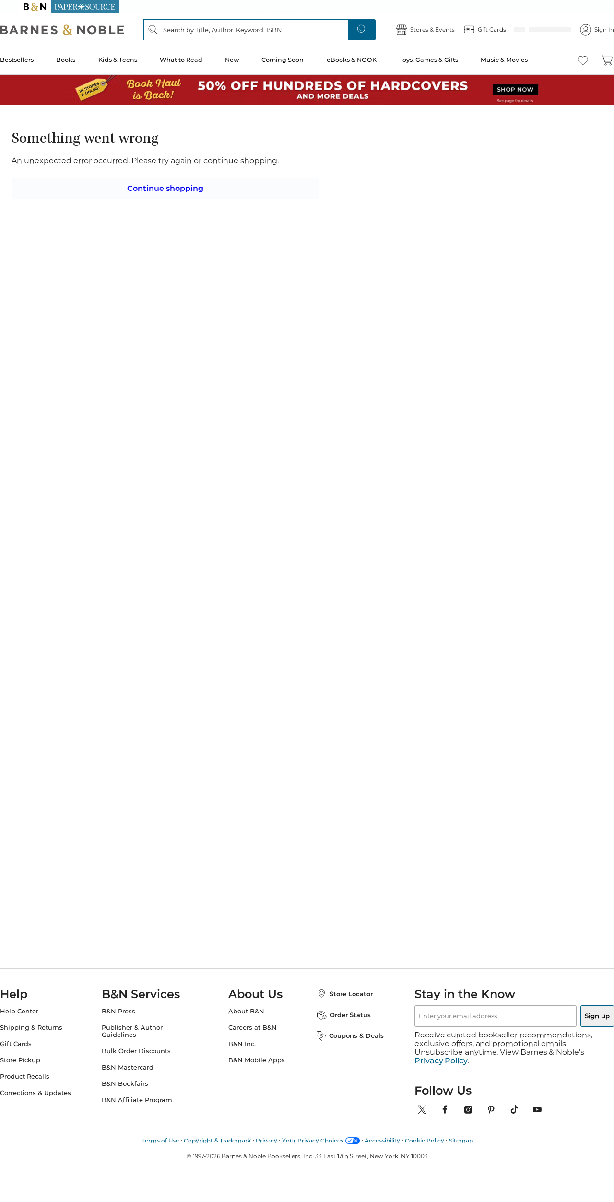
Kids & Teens (135, 59)
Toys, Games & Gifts (442, 59)
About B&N (246, 1008)
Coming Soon (298, 59)
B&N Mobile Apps (256, 1057)
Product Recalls (44, 1073)
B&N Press (128, 1008)
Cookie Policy (424, 1128)
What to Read (198, 59)
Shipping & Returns (50, 1024)
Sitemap (461, 1128)
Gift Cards (35, 1041)
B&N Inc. (242, 1041)
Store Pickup (39, 1057)
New (248, 59)
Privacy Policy (441, 1049)
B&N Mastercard (137, 1064)
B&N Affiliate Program (146, 1097)
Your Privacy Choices (312, 1128)
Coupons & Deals (346, 1032)
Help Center (38, 1008)
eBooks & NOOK (365, 59)
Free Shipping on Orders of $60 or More (307, 6)
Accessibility (382, 1128)
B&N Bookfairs (134, 1080)
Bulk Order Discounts (145, 1048)
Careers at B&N (252, 1024)
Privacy (266, 1128)
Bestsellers (36, 59)
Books (84, 59)
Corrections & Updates (54, 1090)
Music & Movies (516, 59)
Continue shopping (165, 185)
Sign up (574, 1013)
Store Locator (341, 991)
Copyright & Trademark (217, 1128)
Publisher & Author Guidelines (141, 1028)
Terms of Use (160, 1128)
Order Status (340, 1012)
